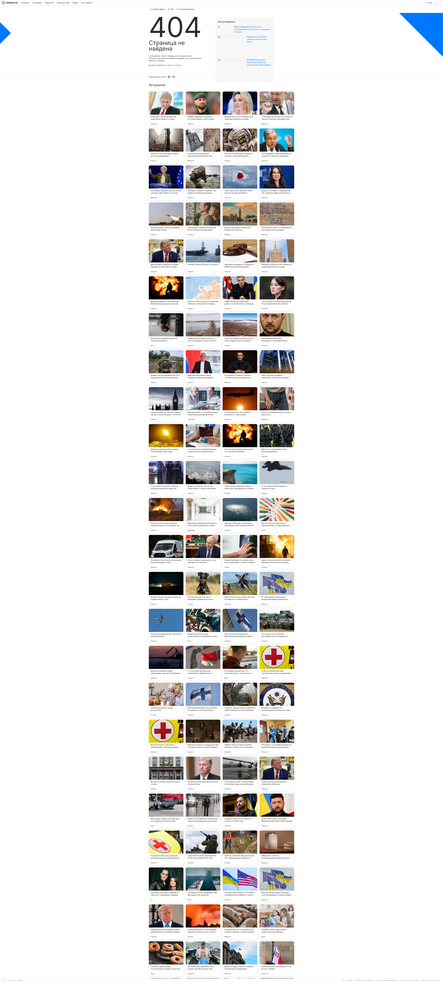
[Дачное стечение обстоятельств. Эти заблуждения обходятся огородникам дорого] (240, 848)
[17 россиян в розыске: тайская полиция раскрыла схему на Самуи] (166, 478)
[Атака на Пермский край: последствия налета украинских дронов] (277, 663)
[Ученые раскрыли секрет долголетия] (166, 700)
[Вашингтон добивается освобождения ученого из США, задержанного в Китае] (277, 700)
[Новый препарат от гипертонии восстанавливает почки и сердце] (240, 552)
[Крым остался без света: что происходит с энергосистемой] (203, 478)
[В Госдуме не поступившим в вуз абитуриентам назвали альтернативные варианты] (203, 884)
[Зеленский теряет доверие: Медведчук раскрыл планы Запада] (277, 811)
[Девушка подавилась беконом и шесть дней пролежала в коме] (203, 515)
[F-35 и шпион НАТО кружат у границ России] (277, 478)
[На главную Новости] (11, 3)
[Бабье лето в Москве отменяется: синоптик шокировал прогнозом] (203, 811)
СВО (172, 9)
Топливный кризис (186, 9)
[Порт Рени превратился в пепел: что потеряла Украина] (240, 441)
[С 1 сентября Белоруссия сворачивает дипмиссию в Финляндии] (203, 663)
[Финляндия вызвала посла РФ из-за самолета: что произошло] (203, 700)
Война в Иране (159, 9)
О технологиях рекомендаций (364, 980)
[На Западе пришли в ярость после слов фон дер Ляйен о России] (166, 182)
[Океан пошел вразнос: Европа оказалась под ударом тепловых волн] (240, 478)
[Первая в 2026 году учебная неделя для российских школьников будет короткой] (277, 921)
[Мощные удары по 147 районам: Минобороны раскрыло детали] (166, 293)
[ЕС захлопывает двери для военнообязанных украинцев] (277, 589)
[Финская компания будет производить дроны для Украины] (166, 663)
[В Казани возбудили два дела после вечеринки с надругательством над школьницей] (166, 330)
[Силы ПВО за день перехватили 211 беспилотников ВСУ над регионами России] (203, 848)
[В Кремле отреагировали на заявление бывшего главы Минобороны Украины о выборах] (166, 109)
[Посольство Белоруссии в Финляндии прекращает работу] (240, 626)
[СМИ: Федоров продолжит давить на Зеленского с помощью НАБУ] (240, 293)
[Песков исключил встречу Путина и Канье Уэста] (203, 774)
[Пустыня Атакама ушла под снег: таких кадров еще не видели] (240, 330)
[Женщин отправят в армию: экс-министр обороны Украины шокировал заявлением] (203, 182)
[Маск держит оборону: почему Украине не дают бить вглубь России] (166, 256)
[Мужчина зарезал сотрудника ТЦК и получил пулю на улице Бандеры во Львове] (203, 737)
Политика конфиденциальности (387, 980)
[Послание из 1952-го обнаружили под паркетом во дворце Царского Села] (277, 219)
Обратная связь (425, 980)
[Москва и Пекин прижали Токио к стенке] (166, 774)
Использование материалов (409, 980)
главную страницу (173, 65)
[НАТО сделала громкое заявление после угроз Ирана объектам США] (277, 367)
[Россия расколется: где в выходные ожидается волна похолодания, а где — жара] (203, 589)
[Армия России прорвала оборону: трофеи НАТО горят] (166, 589)
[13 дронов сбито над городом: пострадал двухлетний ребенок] (166, 848)
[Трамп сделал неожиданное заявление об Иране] (277, 774)
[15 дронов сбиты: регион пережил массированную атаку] (166, 552)
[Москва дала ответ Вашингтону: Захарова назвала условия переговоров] (240, 109)
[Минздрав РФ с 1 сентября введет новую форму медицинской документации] (203, 404)
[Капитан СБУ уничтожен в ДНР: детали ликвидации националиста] (166, 146)
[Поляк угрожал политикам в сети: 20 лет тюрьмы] (277, 958)
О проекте (349, 980)
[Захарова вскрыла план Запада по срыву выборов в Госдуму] (277, 256)
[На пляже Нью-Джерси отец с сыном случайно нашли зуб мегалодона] (203, 958)
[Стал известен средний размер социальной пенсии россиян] (203, 441)
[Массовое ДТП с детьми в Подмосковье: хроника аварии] (166, 737)
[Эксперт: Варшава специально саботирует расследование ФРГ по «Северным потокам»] (240, 515)
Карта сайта (437, 980)
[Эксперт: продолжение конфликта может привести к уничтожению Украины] (240, 700)
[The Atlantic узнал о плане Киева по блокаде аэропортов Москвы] (240, 774)
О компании (11, 980)
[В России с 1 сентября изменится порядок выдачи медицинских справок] (277, 737)
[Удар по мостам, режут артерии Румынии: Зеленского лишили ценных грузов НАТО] (277, 552)
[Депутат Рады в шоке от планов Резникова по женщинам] (240, 958)
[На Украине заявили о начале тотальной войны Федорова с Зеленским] (240, 367)
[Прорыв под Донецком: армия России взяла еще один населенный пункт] (166, 441)
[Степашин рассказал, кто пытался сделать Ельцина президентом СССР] (277, 109)
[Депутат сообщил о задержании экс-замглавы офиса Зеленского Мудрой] (277, 182)
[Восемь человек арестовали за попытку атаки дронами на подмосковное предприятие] (240, 146)
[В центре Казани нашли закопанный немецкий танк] (203, 146)
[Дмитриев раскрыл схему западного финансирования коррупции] (203, 367)
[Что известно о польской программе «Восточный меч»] (277, 626)
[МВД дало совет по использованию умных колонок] (277, 848)
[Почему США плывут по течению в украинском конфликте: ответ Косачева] (240, 884)
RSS (342, 980)
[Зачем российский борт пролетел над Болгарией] (166, 626)
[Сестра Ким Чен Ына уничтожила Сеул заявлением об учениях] (277, 293)
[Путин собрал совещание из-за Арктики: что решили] (203, 552)
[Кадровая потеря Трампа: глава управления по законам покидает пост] (166, 921)
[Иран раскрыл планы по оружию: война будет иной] (166, 219)
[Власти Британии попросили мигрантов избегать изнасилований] (240, 219)
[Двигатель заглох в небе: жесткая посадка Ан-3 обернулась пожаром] (240, 589)
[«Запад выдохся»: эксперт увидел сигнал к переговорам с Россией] (166, 404)
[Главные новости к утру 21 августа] (203, 256)
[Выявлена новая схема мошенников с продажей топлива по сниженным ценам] (203, 626)
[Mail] (3, 3)
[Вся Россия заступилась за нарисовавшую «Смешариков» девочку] (277, 515)
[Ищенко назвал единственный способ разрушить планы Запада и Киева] (277, 884)
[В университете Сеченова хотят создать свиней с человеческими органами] (240, 921)
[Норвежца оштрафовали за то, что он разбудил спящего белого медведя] (203, 330)
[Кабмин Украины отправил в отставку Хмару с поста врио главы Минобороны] (203, 109)
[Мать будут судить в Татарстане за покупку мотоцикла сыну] (166, 811)
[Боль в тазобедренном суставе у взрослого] (277, 404)
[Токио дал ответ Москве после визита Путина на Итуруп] (240, 182)
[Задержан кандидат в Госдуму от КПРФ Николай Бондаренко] (240, 256)
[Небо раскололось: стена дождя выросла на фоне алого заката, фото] (203, 921)
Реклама (19, 980)
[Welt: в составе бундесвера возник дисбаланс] (277, 441)
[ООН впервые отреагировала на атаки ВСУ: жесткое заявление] (277, 146)
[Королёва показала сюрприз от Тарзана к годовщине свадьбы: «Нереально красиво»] (166, 884)
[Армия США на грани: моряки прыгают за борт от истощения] (240, 737)
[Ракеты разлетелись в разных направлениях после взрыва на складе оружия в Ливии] (166, 515)
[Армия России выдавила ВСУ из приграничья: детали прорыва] (166, 367)
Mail (3, 980)
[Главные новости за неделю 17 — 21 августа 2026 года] (240, 811)
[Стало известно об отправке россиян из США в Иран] (240, 404)
